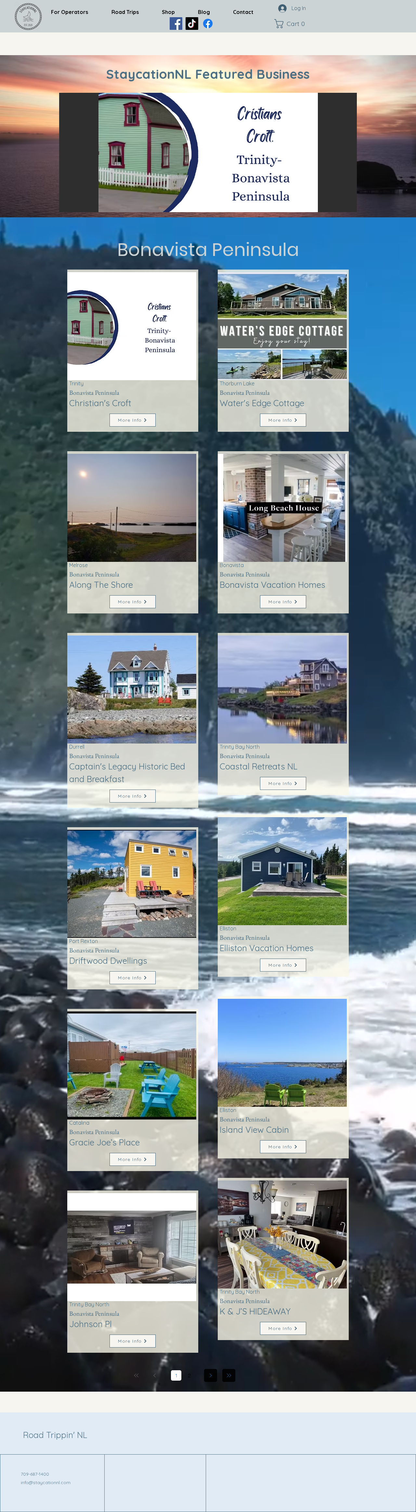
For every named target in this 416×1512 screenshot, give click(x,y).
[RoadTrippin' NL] (208, 23)
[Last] (228, 1375)
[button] (291, 23)
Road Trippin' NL (55, 1435)
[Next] (210, 1375)
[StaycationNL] (176, 23)
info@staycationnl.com (46, 1482)
